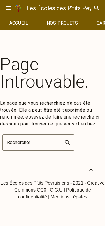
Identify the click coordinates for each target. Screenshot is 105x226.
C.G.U (56, 189)
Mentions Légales (68, 196)
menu (8, 8)
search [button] (67, 142)
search (96, 8)
